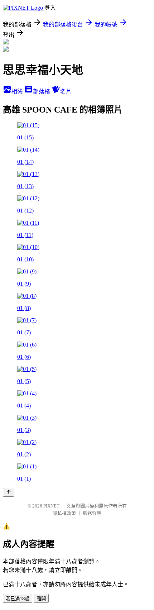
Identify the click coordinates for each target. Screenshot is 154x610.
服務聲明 (92, 513)
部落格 (42, 92)
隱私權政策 (64, 513)
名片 (66, 92)
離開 (41, 598)
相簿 (17, 92)
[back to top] (8, 492)
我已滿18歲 (17, 598)
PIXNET (51, 506)
